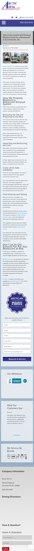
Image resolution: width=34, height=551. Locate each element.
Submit (5, 549)
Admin (7, 46)
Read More (17, 435)
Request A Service (17, 359)
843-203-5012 (27, 17)
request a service (15, 281)
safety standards (22, 213)
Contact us (6, 279)
